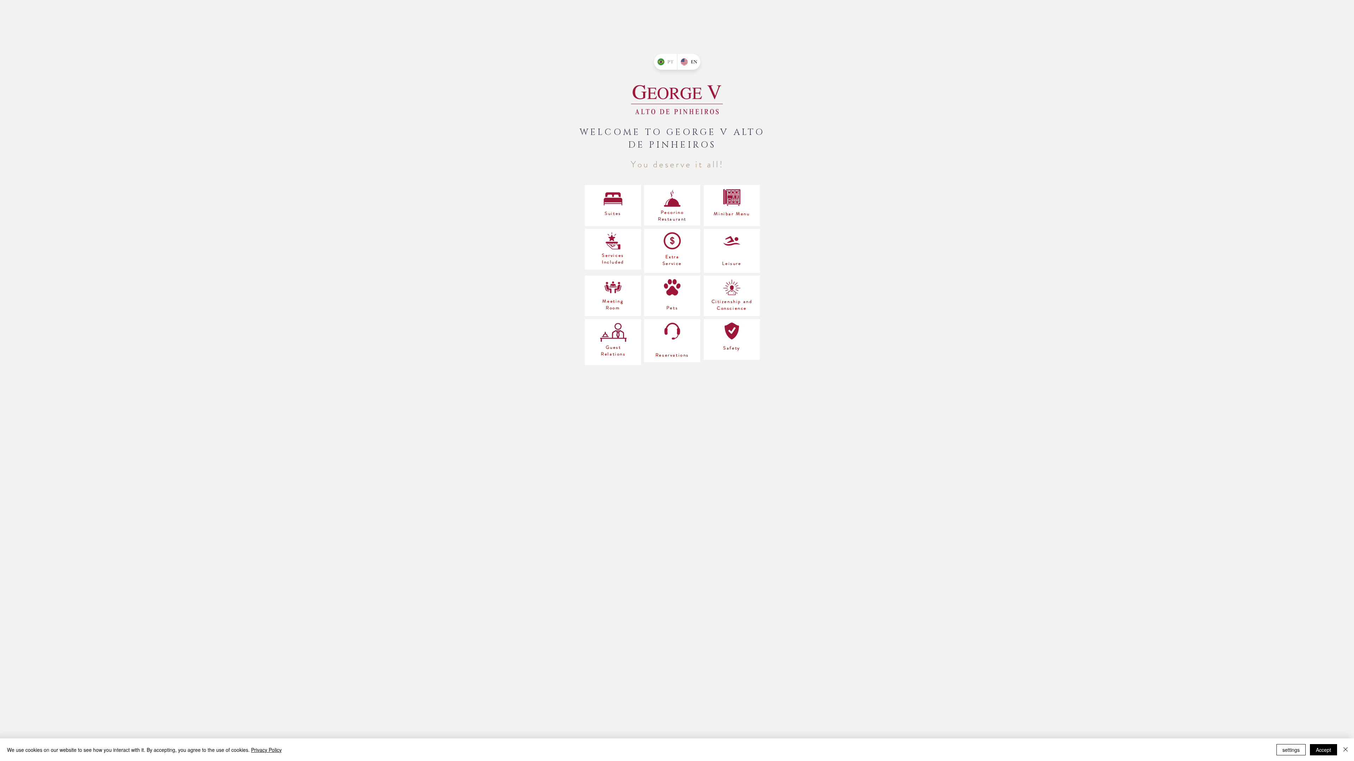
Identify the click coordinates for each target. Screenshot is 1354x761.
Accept (1323, 749)
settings (1291, 749)
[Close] (1345, 749)
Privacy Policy (266, 749)
